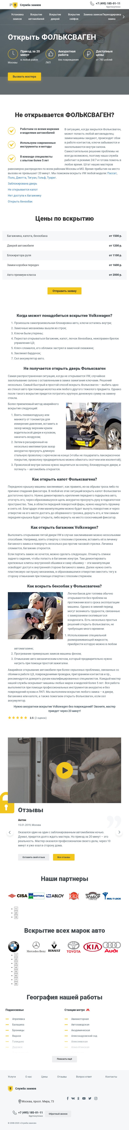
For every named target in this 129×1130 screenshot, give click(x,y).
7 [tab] (16, 979)
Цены (44, 1076)
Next (123, 17)
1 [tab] (16, 908)
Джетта (21, 177)
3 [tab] (16, 916)
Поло (11, 177)
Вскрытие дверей (55, 16)
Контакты (111, 1076)
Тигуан (32, 177)
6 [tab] (16, 975)
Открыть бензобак (20, 201)
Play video (64, 770)
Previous (10, 832)
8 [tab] (16, 983)
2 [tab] (16, 912)
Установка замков (17, 16)
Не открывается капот (23, 189)
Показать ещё (64, 1059)
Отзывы (62, 1076)
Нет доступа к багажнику (24, 195)
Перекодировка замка (111, 16)
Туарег (51, 177)
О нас (28, 1076)
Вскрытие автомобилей (36, 16)
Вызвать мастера (24, 76)
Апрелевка (18, 1018)
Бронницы (18, 1030)
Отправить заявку (64, 291)
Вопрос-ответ (84, 1076)
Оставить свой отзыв (33, 857)
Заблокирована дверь (22, 183)
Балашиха (18, 1024)
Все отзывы (63, 857)
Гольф (42, 177)
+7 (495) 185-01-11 (108, 3)
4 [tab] (16, 967)
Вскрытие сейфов (74, 16)
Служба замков (30, 5)
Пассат (112, 173)
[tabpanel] (17, 895)
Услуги (12, 1076)
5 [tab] (16, 971)
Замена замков (93, 14)
